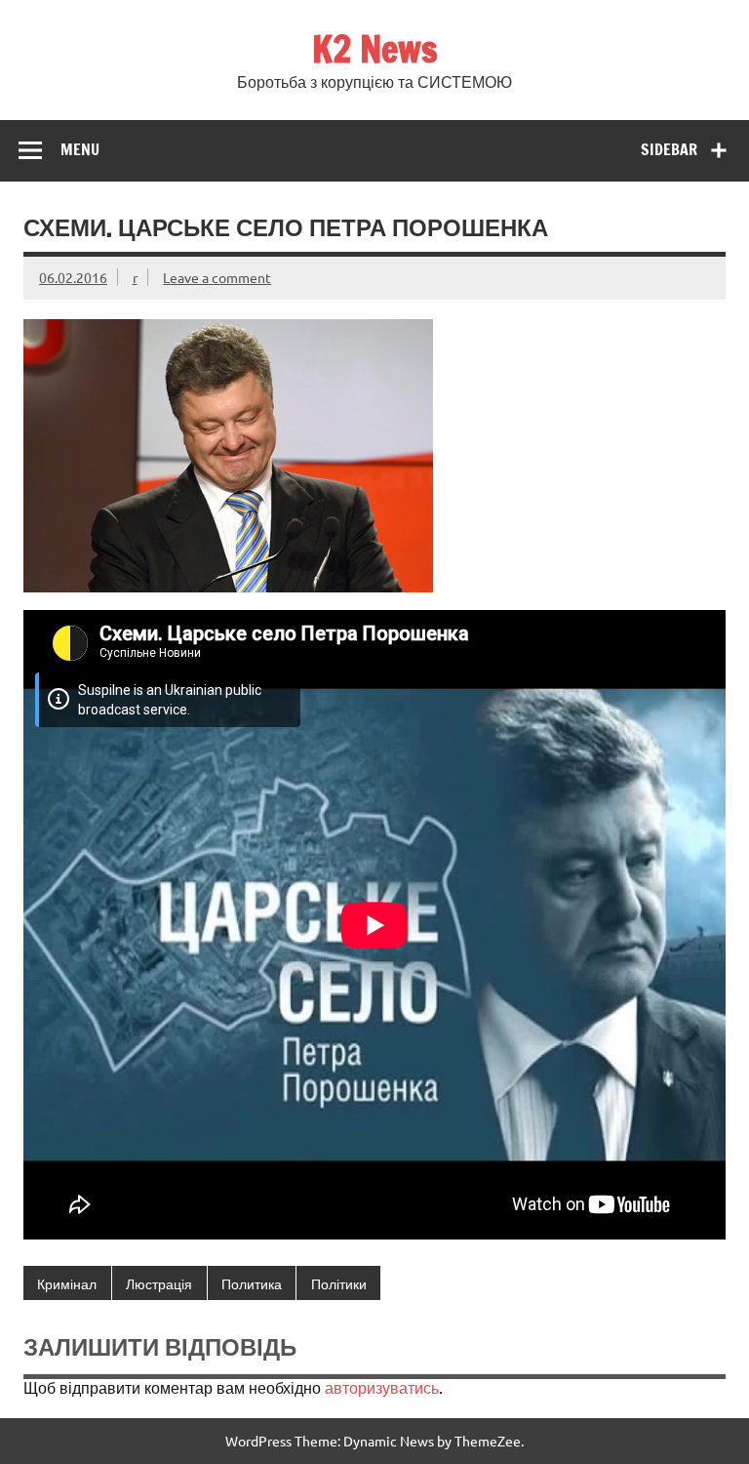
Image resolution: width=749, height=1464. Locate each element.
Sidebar (669, 149)
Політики (339, 1283)
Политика (251, 1283)
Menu (79, 149)
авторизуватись (382, 1387)
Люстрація (159, 1283)
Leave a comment (217, 277)
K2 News (375, 48)
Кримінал (67, 1283)
